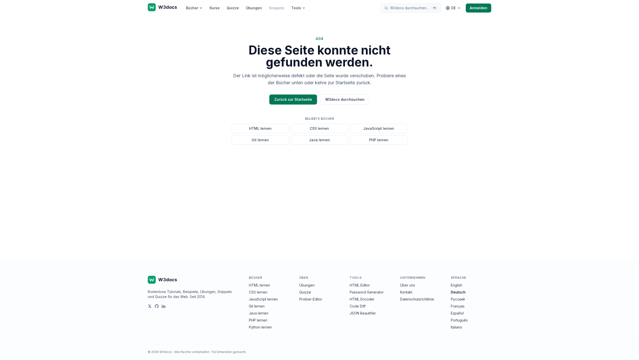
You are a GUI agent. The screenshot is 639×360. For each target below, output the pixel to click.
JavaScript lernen (378, 128)
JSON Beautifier (363, 313)
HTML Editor (360, 285)
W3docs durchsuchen (344, 99)
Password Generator (367, 292)
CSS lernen (319, 128)
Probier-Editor (310, 299)
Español (457, 313)
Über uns (407, 285)
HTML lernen (260, 128)
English (456, 285)
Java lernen (319, 140)
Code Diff (357, 306)
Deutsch (458, 292)
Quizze (233, 8)
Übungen (254, 8)
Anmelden (478, 8)
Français (458, 306)
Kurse (215, 8)
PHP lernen (378, 140)
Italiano (456, 327)
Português (459, 320)
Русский (458, 299)
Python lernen (260, 327)
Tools (296, 8)
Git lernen (260, 140)
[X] (150, 306)
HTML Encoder (362, 299)
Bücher (192, 8)
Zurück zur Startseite (293, 99)
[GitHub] (157, 306)
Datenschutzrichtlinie (417, 299)
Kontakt (406, 292)
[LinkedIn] (164, 306)
